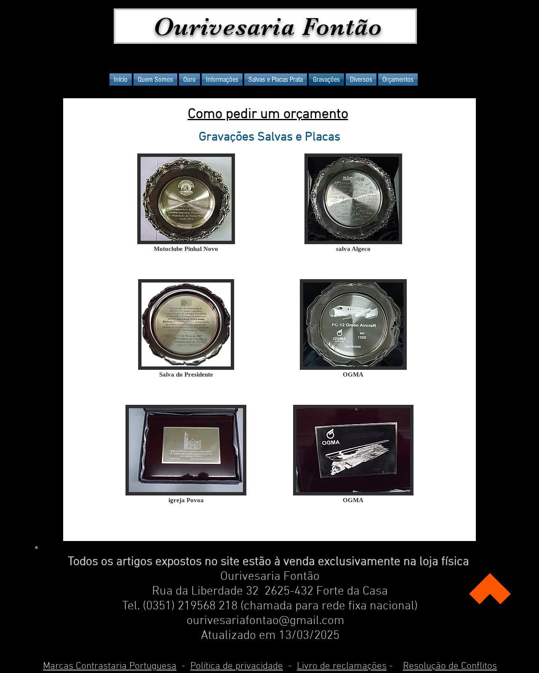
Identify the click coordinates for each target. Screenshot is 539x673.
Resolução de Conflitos (450, 666)
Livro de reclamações (342, 666)
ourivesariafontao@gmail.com (265, 621)
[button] (186, 216)
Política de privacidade (236, 666)
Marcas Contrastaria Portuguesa (109, 666)
